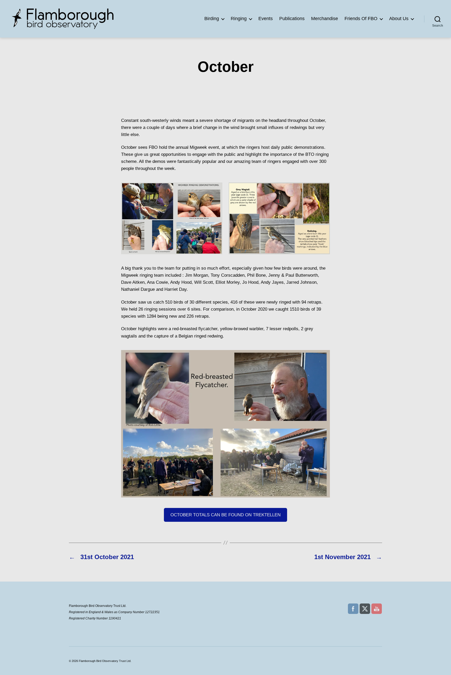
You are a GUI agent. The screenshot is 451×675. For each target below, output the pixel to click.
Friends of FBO (361, 18)
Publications (292, 18)
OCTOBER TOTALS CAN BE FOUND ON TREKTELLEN (225, 514)
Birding (211, 18)
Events (265, 18)
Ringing (239, 18)
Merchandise (324, 18)
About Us (398, 18)
